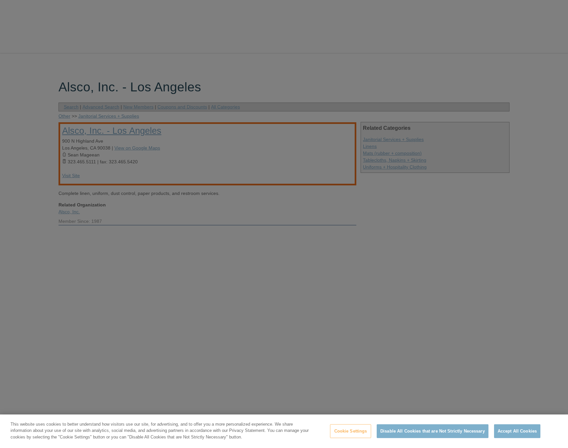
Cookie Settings (350, 431)
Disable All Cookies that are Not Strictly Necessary (432, 431)
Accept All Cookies (517, 431)
